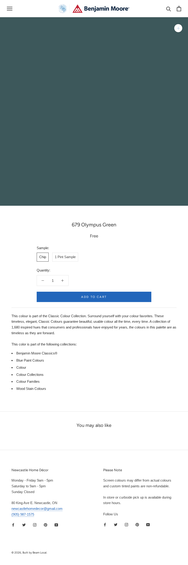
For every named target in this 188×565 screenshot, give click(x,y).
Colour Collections (30, 375)
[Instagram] (34, 525)
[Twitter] (24, 525)
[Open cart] (179, 8)
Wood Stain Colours (31, 389)
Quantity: (43, 270)
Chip (42, 257)
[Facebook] (13, 525)
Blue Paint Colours (30, 360)
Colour (21, 367)
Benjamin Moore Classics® (36, 353)
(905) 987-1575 (22, 514)
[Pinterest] (45, 525)
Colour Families (28, 381)
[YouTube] (56, 525)
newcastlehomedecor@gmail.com (37, 509)
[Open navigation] (9, 9)
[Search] (168, 8)
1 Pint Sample (65, 257)
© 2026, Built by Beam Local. (29, 552)
